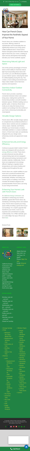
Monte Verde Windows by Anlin (9, 387)
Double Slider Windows (22, 344)
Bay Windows (22, 370)
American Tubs (7, 396)
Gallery (9, 232)
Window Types (22, 328)
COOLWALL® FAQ (8, 345)
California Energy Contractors (12, 195)
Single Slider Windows (22, 350)
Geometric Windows (22, 362)
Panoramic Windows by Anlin (9, 371)
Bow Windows (22, 374)
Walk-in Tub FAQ (8, 353)
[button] (3, 232)
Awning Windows (22, 358)
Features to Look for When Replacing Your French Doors (6, 232)
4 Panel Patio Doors (22, 389)
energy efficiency (7, 152)
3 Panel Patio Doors (22, 385)
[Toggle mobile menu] (27, 9)
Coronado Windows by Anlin (9, 379)
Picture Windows (22, 366)
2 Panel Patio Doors (22, 382)
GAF (6, 403)
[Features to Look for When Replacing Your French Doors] (7, 232)
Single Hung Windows (22, 332)
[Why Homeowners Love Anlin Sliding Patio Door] (22, 232)
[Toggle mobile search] (24, 9)
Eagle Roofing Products (7, 407)
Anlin (6, 358)
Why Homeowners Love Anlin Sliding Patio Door (21, 232)
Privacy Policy (18, 423)
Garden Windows (22, 378)
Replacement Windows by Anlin (9, 363)
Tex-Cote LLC (7, 400)
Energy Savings (7, 328)
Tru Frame (8, 393)
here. (6, 217)
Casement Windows (22, 354)
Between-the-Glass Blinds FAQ (8, 334)
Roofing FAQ (7, 349)
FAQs (4, 330)
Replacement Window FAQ (8, 340)
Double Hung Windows (22, 338)
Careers (20, 392)
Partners (5, 356)
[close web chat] (26, 447)
